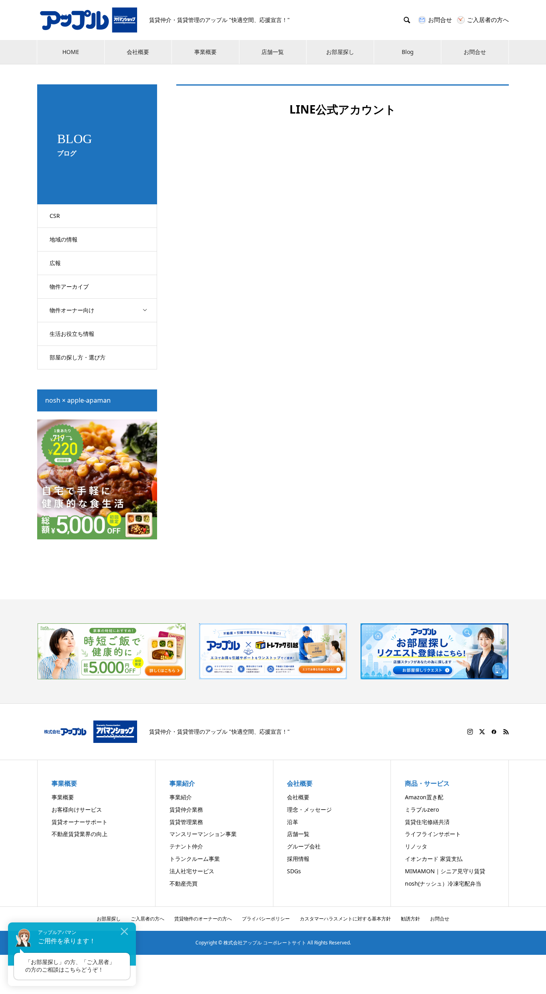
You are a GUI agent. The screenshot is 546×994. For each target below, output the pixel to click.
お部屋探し (340, 52)
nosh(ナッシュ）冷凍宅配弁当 (443, 883)
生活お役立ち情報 (72, 333)
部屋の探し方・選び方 (78, 357)
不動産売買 (183, 883)
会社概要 (138, 52)
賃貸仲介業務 (186, 809)
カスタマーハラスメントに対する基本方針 (345, 918)
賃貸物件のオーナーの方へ (203, 918)
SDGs (294, 871)
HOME (70, 52)
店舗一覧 (272, 52)
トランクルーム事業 (194, 858)
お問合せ (475, 52)
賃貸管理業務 (186, 822)
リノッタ (416, 846)
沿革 (292, 822)
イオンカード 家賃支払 (433, 858)
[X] (482, 732)
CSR (55, 216)
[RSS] (506, 732)
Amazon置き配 (424, 797)
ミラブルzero (422, 809)
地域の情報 (64, 239)
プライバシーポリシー (266, 918)
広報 (55, 263)
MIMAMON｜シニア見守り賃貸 (445, 871)
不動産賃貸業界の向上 (80, 834)
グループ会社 (304, 846)
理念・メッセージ (309, 809)
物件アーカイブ (69, 286)
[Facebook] (494, 732)
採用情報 (298, 858)
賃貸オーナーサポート (80, 822)
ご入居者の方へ (147, 918)
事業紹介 (180, 797)
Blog (408, 52)
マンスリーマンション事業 (203, 834)
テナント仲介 (186, 846)
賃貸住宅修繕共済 (427, 822)
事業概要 (205, 52)
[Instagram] (470, 732)
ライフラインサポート (433, 834)
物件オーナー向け (72, 310)
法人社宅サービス (191, 871)
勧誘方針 (410, 918)
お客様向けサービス (77, 809)
